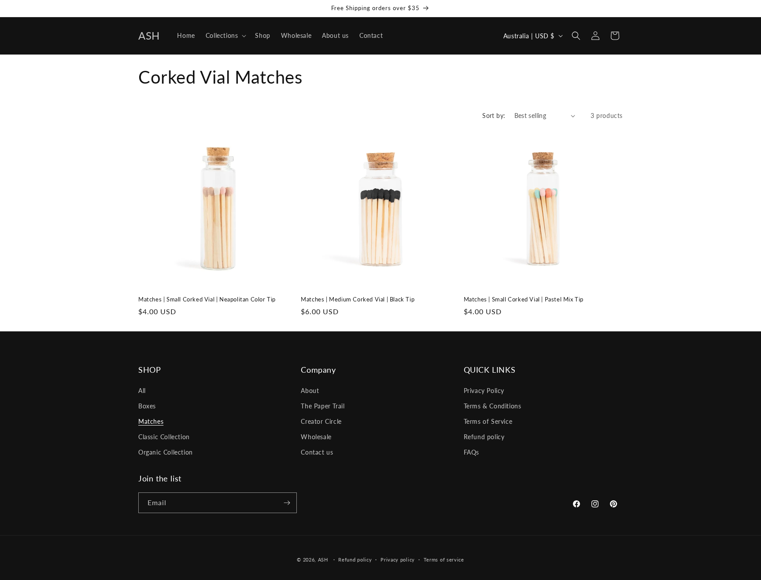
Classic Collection (164, 437)
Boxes (147, 406)
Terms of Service (488, 421)
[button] (225, 35)
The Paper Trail (322, 406)
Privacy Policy (484, 390)
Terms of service (444, 559)
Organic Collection (165, 452)
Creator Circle (321, 421)
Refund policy (484, 437)
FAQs (471, 452)
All (142, 390)
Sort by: (493, 115)
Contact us (317, 452)
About (310, 390)
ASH (324, 559)
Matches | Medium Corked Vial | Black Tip (357, 299)
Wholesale (316, 437)
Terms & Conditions (492, 406)
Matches (150, 421)
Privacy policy (397, 559)
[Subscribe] (286, 502)
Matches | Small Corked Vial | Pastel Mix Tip (524, 299)
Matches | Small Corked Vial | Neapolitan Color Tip (207, 299)
